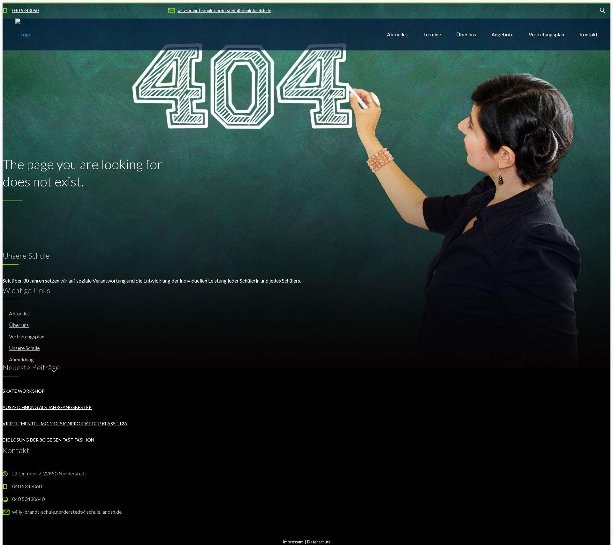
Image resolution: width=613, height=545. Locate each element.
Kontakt (588, 34)
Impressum (293, 541)
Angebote (502, 34)
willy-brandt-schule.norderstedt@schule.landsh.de (224, 10)
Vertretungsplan (546, 34)
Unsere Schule (24, 348)
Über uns (466, 34)
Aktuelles (397, 34)
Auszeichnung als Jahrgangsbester (47, 407)
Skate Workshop (24, 391)
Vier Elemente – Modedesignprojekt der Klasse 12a (65, 423)
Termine (432, 34)
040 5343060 (25, 10)
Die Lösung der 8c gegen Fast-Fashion (48, 440)
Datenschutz (318, 541)
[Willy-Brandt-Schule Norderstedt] (23, 34)
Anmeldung (21, 359)
